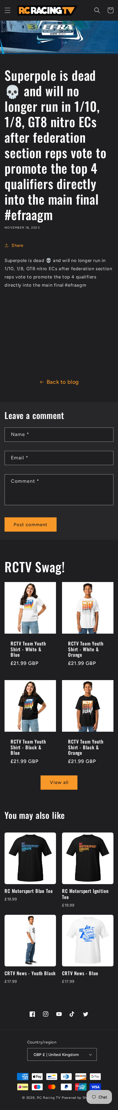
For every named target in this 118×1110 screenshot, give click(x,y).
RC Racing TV (49, 1098)
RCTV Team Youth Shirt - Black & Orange (85, 747)
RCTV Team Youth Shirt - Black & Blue (28, 747)
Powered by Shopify (79, 1098)
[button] (7, 10)
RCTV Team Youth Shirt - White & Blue (28, 649)
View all (59, 782)
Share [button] (17, 245)
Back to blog (63, 382)
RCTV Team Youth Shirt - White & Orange (85, 649)
